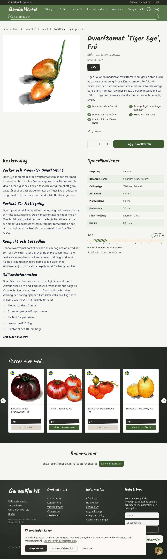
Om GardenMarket (18, 509)
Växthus (116, 9)
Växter (76, 9)
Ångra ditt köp (94, 511)
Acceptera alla (36, 548)
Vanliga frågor (55, 506)
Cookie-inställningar (97, 519)
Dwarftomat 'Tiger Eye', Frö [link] (68, 29)
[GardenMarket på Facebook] (154, 2)
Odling (48, 9)
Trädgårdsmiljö (136, 9)
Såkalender (53, 515)
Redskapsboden (96, 9)
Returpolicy (92, 506)
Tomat (44, 29)
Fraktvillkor (92, 502)
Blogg (11, 513)
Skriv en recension (111, 463)
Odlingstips (53, 511)
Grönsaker (30, 29)
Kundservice (54, 502)
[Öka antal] (107, 144)
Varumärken (15, 505)
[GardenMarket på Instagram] (157, 2)
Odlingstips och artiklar (140, 2)
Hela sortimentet (17, 501)
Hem (5, 29)
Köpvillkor (91, 498)
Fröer (62, 9)
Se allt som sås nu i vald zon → (104, 252)
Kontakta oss (54, 498)
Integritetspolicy (95, 515)
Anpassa (87, 548)
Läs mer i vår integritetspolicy (60, 540)
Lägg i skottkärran (139, 144)
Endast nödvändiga (63, 548)
